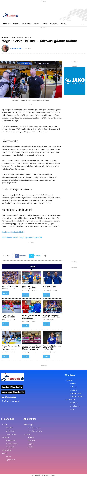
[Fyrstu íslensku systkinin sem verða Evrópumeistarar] (31, 306)
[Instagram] (5, 401)
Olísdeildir (20, 37)
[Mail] (7, 401)
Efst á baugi (5, 37)
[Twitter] (10, 401)
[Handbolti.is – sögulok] (11, 277)
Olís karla (28, 37)
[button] (83, 23)
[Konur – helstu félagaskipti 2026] (31, 277)
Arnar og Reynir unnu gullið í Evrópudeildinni (51, 316)
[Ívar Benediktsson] (5, 48)
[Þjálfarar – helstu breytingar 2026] (52, 277)
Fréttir (13, 37)
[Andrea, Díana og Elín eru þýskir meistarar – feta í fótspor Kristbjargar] (31, 337)
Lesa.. (5, 293)
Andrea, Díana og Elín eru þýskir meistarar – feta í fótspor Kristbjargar (31, 348)
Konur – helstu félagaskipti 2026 (29, 287)
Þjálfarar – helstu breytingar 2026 (49, 287)
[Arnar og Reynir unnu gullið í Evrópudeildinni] (52, 306)
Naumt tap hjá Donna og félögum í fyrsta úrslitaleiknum (52, 348)
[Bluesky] (18, 401)
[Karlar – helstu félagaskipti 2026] (11, 306)
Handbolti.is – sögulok (10, 286)
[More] (45, 256)
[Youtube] (15, 401)
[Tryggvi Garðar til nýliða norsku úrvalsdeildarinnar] (11, 337)
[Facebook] (2, 401)
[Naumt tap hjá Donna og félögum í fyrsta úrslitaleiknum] (52, 337)
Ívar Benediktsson (16, 48)
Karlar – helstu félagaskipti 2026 (8, 316)
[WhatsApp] (13, 401)
